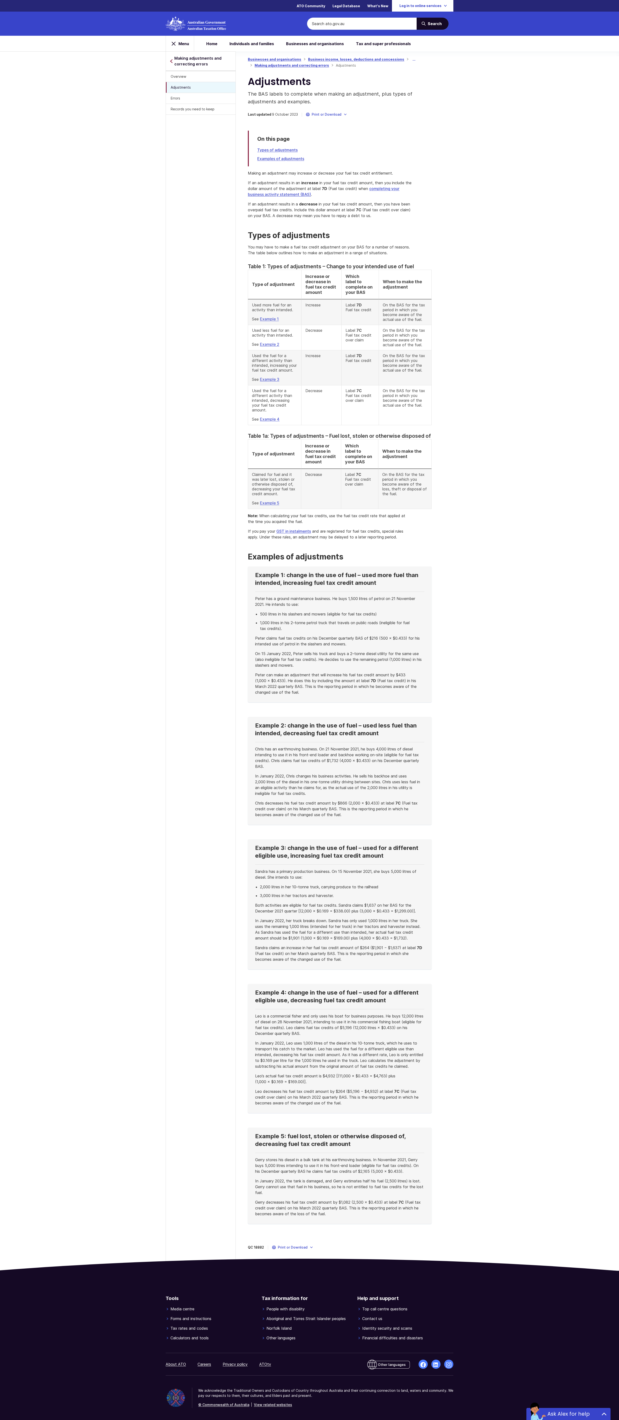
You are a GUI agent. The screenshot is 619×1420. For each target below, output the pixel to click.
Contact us (372, 1318)
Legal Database (346, 6)
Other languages (280, 1337)
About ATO (176, 1364)
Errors (175, 98)
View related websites (273, 1405)
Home (211, 43)
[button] (326, 114)
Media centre (182, 1309)
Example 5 (269, 503)
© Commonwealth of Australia (223, 1405)
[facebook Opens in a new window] (423, 1364)
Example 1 (269, 319)
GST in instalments (293, 531)
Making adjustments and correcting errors (292, 65)
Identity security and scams (387, 1328)
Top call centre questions (384, 1309)
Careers (204, 1364)
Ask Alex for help (568, 1413)
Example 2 (269, 344)
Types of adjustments (277, 150)
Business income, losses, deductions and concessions (356, 59)
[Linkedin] (436, 1364)
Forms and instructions (190, 1318)
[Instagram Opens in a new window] (448, 1364)
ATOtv (265, 1364)
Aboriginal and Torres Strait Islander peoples (306, 1318)
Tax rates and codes (189, 1328)
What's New (377, 6)
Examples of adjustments (280, 158)
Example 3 (269, 379)
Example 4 (270, 419)
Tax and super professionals (383, 43)
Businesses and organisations (315, 43)
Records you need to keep (192, 109)
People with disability (285, 1309)
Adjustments (181, 87)
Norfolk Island (279, 1328)
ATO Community (311, 6)
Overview (178, 76)
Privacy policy (235, 1364)
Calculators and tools (189, 1337)
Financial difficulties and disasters (392, 1337)
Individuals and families (251, 43)
